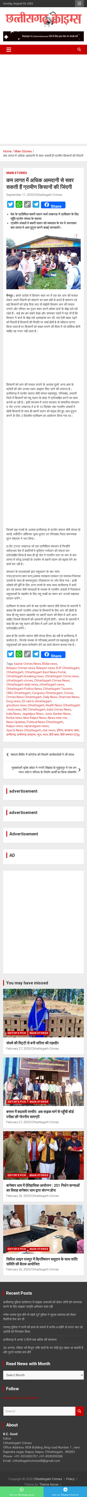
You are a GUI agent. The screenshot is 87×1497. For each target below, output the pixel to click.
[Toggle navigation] (8, 49)
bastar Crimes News (27, 663)
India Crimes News (59, 709)
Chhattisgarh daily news (22, 684)
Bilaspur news (45, 668)
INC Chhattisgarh (34, 709)
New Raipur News (34, 717)
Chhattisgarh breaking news (25, 676)
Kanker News (62, 713)
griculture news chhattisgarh (25, 705)
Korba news (14, 717)
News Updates (16, 722)
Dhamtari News (69, 697)
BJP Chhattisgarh (68, 668)
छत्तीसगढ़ (11, 734)
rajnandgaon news (36, 726)
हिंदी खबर (54, 734)
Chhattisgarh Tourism (57, 688)
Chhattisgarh (15, 672)
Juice (48, 713)
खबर (76, 730)
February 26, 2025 (18, 1196)
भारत (45, 734)
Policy (70, 1479)
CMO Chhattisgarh (18, 693)
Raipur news (14, 726)
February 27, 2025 (18, 1048)
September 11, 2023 (20, 194)
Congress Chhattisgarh (47, 693)
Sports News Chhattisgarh (23, 730)
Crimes (68, 693)
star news (49, 730)
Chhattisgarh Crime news (62, 676)
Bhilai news (49, 663)
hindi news (15, 709)
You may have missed (27, 982)
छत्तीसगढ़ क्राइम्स (26, 734)
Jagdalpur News (33, 713)
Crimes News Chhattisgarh (24, 697)
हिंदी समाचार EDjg (70, 734)
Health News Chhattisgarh (63, 705)
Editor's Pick (17, 1033)
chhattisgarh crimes (19, 680)
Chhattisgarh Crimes (48, 194)
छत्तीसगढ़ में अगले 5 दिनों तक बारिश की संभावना (30, 1340)
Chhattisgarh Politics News (24, 688)
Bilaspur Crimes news (20, 668)
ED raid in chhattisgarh (37, 701)
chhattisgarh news (51, 684)
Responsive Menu (79, 3)
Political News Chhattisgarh (45, 722)
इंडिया (60, 730)
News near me (57, 717)
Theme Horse (48, 1484)
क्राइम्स (68, 730)
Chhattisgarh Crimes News (52, 680)
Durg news (13, 701)
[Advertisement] (43, 100)
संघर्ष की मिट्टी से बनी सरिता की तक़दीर (32, 1043)
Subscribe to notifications (21, 1398)
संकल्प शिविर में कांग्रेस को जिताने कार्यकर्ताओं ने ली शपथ (42, 755)
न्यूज (39, 734)
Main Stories (16, 173)
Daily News (50, 697)
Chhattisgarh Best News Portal (45, 672)
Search (79, 1411)
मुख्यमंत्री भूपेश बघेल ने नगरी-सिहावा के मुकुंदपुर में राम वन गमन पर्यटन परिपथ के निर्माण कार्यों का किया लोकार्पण (44, 770)
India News (13, 713)
